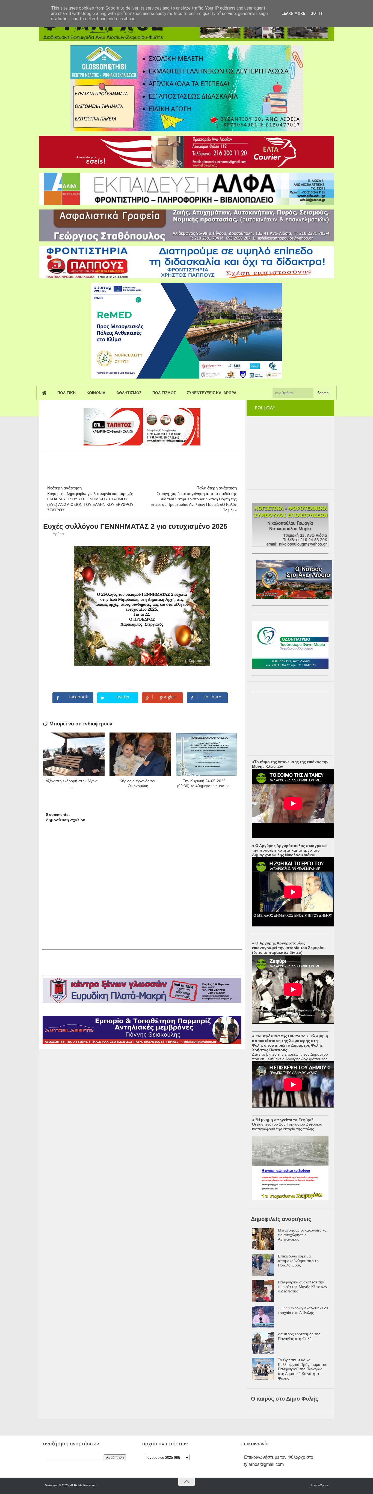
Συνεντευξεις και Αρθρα (211, 393)
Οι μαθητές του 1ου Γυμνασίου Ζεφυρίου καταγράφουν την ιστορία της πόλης (287, 1126)
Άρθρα (58, 534)
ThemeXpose (319, 1485)
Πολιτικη (66, 393)
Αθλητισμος (128, 393)
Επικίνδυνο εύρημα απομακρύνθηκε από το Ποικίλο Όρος (298, 1261)
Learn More (293, 13)
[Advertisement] (141, 466)
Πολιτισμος (164, 393)
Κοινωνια (96, 393)
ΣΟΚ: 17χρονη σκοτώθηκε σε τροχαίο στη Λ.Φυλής (303, 1310)
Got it (316, 13)
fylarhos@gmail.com (264, 1464)
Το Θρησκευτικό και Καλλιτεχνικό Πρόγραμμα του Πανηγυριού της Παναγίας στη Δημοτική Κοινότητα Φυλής (302, 1369)
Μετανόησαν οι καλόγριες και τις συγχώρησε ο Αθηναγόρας (302, 1235)
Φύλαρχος (51, 1485)
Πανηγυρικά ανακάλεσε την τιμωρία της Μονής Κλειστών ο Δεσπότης (302, 1287)
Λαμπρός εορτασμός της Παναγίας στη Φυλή (299, 1336)
